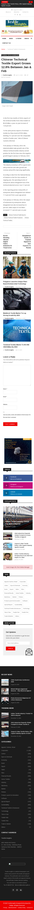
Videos (26, 38)
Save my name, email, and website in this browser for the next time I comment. (17, 416)
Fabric (17, 589)
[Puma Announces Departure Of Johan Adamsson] (5, 700)
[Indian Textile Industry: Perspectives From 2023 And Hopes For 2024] (8, 557)
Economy (24, 585)
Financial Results (9, 593)
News (11, 38)
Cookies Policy (22, 907)
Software (25, 601)
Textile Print (25, 612)
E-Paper (18, 38)
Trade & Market (8, 616)
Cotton (6, 585)
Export (11, 589)
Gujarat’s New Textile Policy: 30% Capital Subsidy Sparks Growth (23, 545)
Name (5, 389)
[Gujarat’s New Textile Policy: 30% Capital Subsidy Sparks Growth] (8, 547)
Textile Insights (7, 75)
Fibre (22, 589)
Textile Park (16, 612)
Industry (8, 517)
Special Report (8, 604)
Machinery (7, 597)
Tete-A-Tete (7, 612)
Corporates (23, 581)
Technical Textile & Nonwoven (16, 49)
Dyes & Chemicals (15, 585)
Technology (26, 608)
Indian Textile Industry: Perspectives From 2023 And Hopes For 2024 (23, 555)
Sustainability (18, 604)
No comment (6, 77)
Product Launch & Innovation (12, 601)
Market (14, 597)
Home (4, 38)
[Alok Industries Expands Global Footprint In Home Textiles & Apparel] (8, 536)
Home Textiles (20, 593)
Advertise (16, 12)
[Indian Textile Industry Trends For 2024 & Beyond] (5, 716)
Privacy (5, 907)
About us (8, 12)
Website (5, 404)
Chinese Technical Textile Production (13, 217)
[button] (29, 2)
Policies (21, 597)
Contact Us (25, 12)
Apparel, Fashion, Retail (10, 581)
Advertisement (12, 907)
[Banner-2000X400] (17, 162)
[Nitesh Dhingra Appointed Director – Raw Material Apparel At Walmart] (5, 691)
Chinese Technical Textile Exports (17, 215)
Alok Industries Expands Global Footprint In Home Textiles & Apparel (23, 535)
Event (5, 589)
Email (5, 396)
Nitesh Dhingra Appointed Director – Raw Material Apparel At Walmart (21, 690)
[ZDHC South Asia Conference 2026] (5, 682)
